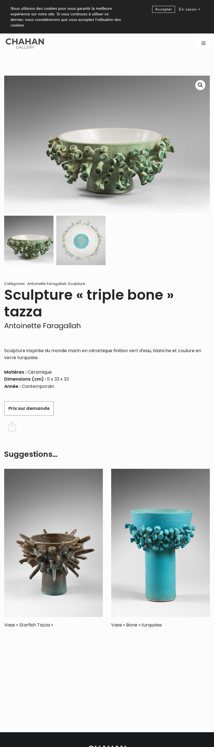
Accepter (163, 9)
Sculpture (76, 283)
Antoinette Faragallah (46, 283)
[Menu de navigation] (203, 43)
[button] (200, 85)
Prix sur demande (29, 408)
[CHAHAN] (25, 43)
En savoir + (190, 9)
